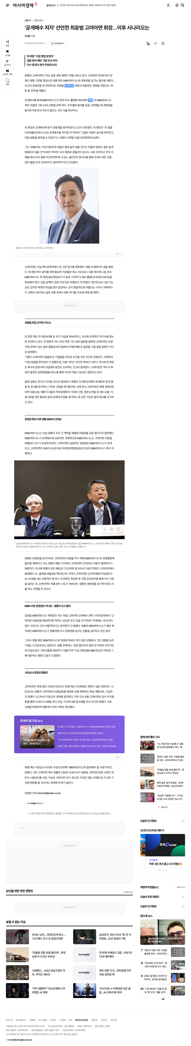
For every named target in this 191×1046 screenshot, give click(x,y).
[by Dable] (128, 892)
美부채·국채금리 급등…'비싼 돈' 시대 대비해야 (115, 954)
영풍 (90, 100)
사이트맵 (113, 1020)
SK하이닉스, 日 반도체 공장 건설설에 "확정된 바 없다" (80, 733)
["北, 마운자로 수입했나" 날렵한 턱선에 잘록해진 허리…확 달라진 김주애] (147, 750)
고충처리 (104, 1020)
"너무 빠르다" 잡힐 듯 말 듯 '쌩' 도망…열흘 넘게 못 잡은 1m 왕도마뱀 (155, 992)
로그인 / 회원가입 (168, 5)
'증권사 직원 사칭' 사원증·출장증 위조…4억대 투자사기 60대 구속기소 (171, 758)
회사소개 (9, 1020)
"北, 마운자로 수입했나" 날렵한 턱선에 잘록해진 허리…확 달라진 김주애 (171, 745)
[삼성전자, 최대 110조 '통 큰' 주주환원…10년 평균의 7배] (84, 943)
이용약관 (94, 1020)
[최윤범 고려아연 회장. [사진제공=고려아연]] (69, 206)
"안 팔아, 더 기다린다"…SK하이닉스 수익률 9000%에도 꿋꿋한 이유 (86, 726)
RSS (70, 1020)
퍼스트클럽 (42, 1020)
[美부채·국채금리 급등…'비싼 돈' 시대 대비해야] (84, 961)
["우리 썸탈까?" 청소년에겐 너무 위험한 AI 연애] (17, 997)
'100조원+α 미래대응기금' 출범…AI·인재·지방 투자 (114, 990)
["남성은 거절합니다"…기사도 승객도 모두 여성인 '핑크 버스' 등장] (147, 801)
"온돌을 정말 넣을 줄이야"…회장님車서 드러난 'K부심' (170, 771)
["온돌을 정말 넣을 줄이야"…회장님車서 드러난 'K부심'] (147, 776)
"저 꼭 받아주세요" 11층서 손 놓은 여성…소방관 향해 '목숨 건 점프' (85, 739)
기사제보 (62, 1020)
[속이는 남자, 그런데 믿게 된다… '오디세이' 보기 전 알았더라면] (17, 943)
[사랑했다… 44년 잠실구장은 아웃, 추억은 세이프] (17, 979)
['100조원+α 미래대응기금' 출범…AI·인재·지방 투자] (84, 997)
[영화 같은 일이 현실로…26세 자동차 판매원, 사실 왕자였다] (147, 788)
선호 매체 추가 (59, 43)
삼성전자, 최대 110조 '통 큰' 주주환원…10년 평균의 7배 (115, 937)
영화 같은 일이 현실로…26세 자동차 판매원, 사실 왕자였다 (170, 784)
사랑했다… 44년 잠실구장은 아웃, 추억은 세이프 (48, 972)
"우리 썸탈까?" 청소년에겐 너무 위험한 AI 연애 (48, 990)
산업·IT (28, 20)
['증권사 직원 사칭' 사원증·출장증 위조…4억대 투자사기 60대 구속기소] (147, 763)
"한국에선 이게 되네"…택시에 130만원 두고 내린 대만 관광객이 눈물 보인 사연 (156, 966)
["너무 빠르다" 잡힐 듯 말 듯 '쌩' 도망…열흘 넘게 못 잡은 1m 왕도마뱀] (178, 995)
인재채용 (32, 1020)
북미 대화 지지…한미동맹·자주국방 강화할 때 (115, 972)
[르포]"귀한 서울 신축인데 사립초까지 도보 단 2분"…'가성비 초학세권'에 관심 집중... (88, 746)
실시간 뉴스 (51, 5)
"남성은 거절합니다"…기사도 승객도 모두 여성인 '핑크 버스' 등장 (170, 797)
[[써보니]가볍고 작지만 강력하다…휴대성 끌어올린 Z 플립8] (178, 982)
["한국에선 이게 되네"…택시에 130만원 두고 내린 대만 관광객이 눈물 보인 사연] (178, 969)
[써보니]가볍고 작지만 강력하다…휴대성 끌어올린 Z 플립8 (156, 979)
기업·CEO (38, 20)
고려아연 (69, 85)
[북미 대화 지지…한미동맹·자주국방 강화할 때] (84, 979)
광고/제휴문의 (21, 1020)
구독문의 (53, 1020)
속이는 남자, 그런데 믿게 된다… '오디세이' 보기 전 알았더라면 (48, 937)
